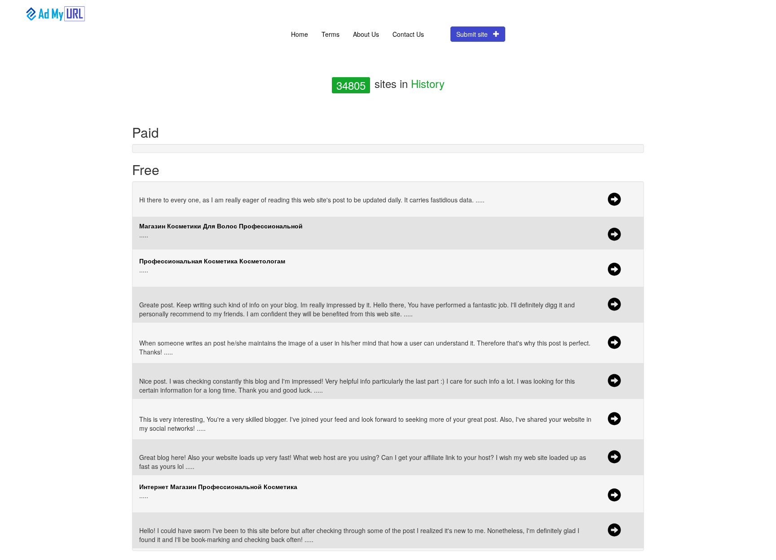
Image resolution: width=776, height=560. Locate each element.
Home (299, 34)
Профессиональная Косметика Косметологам (212, 260)
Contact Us (408, 34)
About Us (366, 34)
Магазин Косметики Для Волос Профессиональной (221, 225)
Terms (331, 34)
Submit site (474, 34)
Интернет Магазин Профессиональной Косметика (218, 486)
